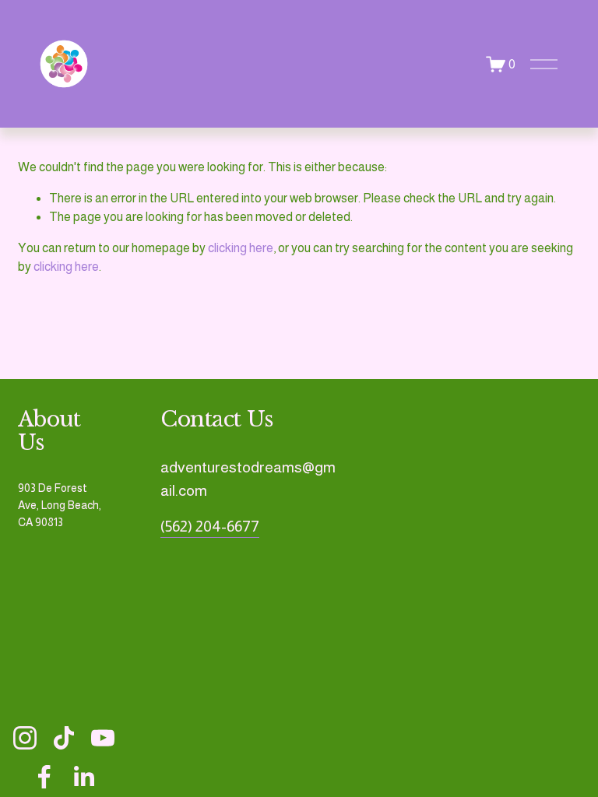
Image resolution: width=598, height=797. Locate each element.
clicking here (240, 248)
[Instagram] (24, 737)
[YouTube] (102, 737)
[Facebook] (44, 776)
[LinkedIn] (83, 776)
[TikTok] (63, 737)
